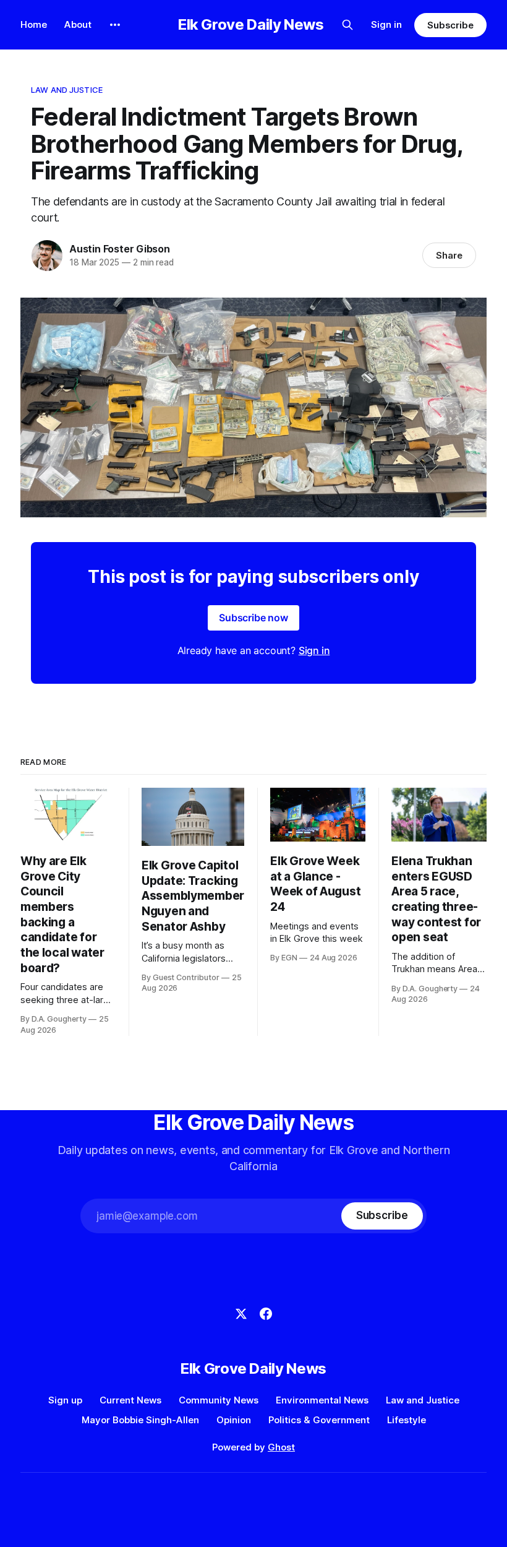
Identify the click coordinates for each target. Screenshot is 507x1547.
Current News (130, 1400)
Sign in (386, 24)
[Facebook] (266, 1314)
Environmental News (322, 1400)
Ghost (281, 1447)
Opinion (233, 1420)
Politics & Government (319, 1420)
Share (449, 255)
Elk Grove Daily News (251, 24)
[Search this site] (347, 25)
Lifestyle (406, 1420)
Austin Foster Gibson (119, 249)
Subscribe (450, 25)
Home (33, 24)
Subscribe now (253, 617)
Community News (218, 1400)
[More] (115, 25)
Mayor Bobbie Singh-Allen (140, 1420)
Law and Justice (67, 90)
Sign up (65, 1400)
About (78, 24)
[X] (241, 1314)
